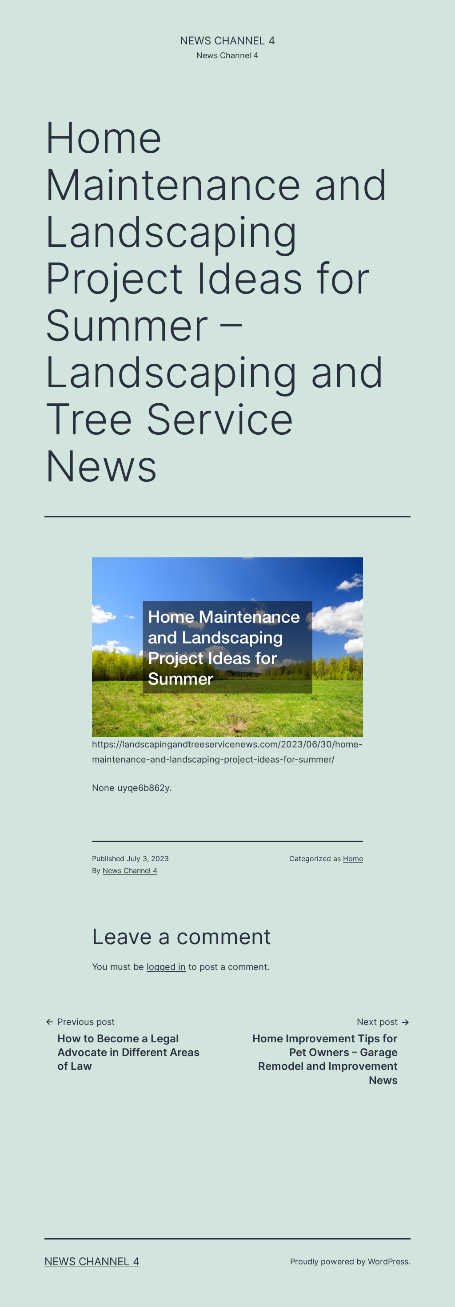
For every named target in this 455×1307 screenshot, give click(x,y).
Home (353, 858)
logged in (166, 966)
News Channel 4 (227, 40)
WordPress (388, 1261)
